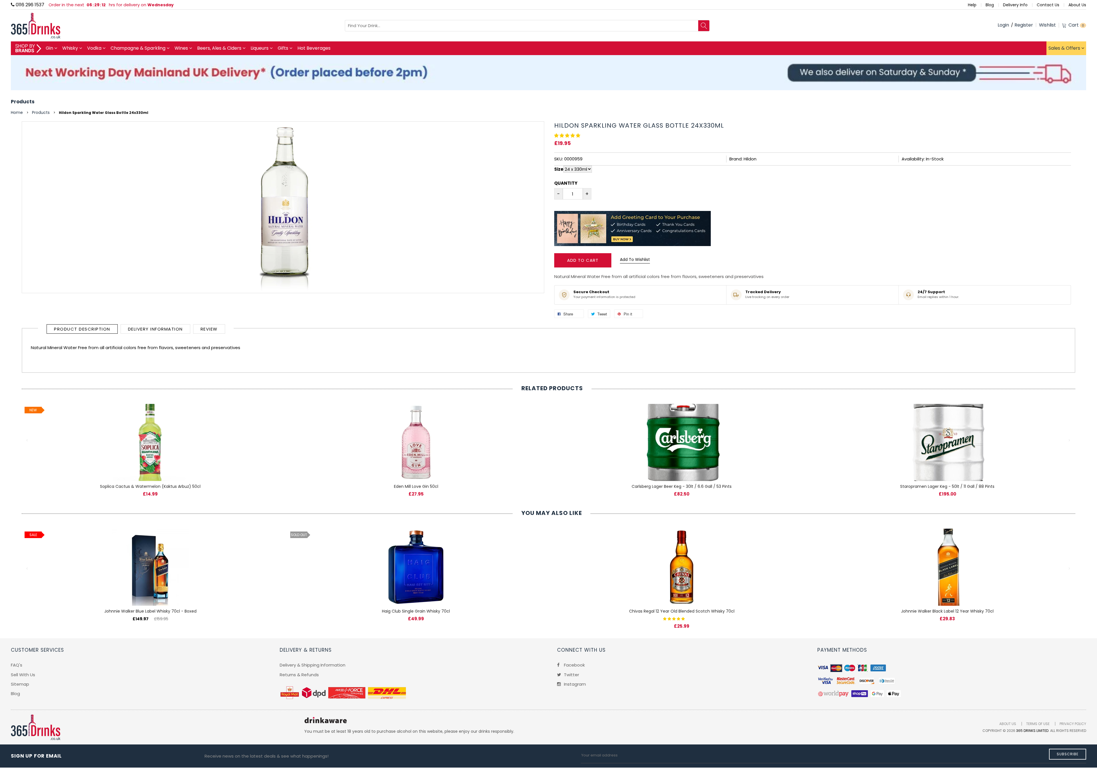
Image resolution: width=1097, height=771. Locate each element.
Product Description (82, 329)
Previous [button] (27, 440)
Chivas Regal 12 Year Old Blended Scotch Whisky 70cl (681, 611)
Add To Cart (582, 260)
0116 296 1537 (29, 4)
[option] (150, 444)
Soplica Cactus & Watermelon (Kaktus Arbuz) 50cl (150, 486)
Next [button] (1069, 440)
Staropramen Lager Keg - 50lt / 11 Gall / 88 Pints (947, 486)
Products (23, 101)
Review (209, 329)
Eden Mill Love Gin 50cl (416, 486)
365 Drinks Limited (1032, 730)
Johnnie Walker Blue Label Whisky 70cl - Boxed (150, 611)
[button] (567, 135)
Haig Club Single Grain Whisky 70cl (416, 611)
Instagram (574, 684)
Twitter (571, 675)
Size (558, 169)
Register (1023, 25)
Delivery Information (155, 329)
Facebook (574, 665)
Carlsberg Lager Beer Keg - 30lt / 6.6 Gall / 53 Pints (682, 486)
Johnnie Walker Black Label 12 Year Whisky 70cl (947, 611)
